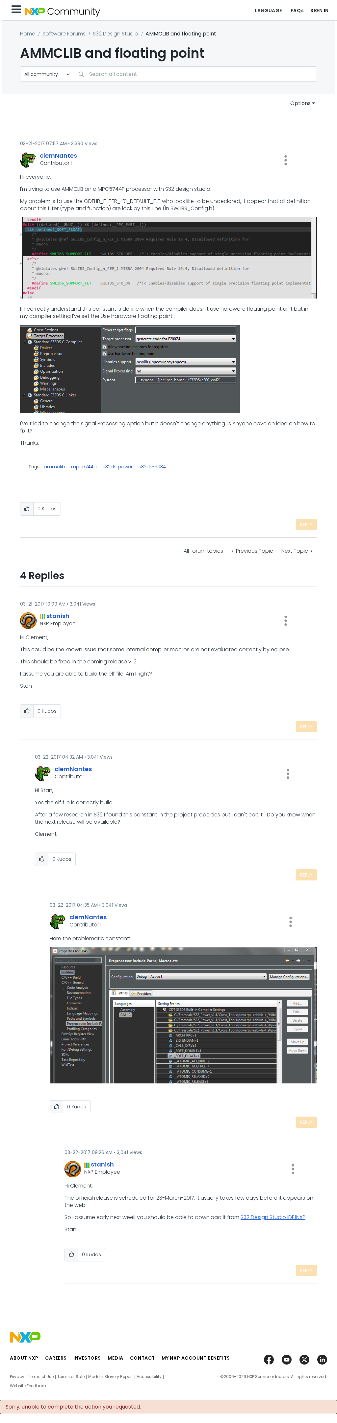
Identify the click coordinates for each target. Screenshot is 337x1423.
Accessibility (149, 1377)
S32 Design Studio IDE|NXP (273, 1217)
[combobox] (195, 74)
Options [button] (300, 103)
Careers (56, 1358)
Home (27, 33)
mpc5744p (84, 466)
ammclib (54, 466)
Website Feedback (28, 1386)
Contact (142, 1358)
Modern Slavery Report (110, 1377)
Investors (87, 1358)
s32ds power (118, 466)
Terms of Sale (71, 1377)
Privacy (17, 1377)
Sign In (319, 10)
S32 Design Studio (115, 33)
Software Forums (64, 33)
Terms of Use (41, 1377)
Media (115, 1358)
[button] (285, 160)
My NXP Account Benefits (196, 1358)
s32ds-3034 (152, 466)
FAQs (297, 10)
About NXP (24, 1358)
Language (268, 10)
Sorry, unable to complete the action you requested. (73, 1407)
